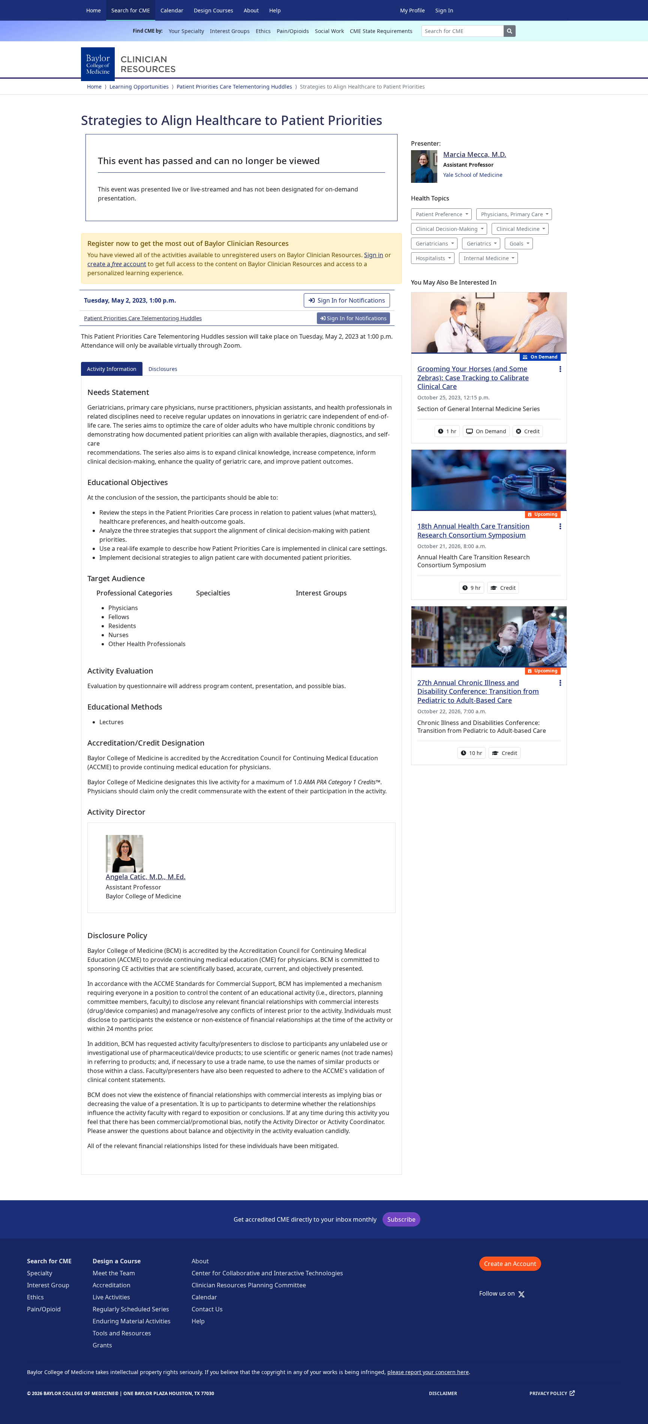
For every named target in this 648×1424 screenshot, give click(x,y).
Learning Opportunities (139, 86)
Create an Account (510, 1264)
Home (93, 10)
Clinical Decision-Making (446, 228)
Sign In (444, 10)
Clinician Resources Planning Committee (249, 1285)
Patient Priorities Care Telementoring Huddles (234, 86)
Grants (102, 1345)
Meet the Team (114, 1273)
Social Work (329, 31)
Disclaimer (443, 1393)
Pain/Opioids (293, 31)
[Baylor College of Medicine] (129, 64)
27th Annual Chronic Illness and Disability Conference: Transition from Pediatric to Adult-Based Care (478, 691)
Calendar (171, 10)
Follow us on (499, 1293)
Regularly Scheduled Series (131, 1309)
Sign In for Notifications (351, 300)
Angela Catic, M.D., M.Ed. (146, 876)
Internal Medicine (486, 258)
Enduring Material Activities (132, 1321)
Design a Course (117, 1261)
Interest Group (48, 1285)
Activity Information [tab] (111, 368)
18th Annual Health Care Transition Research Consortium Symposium (473, 530)
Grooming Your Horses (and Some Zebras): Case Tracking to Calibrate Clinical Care (473, 377)
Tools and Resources (122, 1333)
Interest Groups (230, 31)
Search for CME (133, 10)
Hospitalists (430, 258)
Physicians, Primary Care (512, 214)
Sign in (373, 255)
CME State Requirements (381, 31)
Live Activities (111, 1297)
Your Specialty (186, 31)
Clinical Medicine (518, 228)
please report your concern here (428, 1372)
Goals (516, 243)
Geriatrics (479, 243)
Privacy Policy (548, 1393)
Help (275, 10)
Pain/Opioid (44, 1309)
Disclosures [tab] (162, 368)
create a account (116, 264)
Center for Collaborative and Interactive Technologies (267, 1273)
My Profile (412, 10)
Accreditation (111, 1285)
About (251, 10)
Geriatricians (432, 243)
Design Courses (213, 10)
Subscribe (401, 1219)
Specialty (39, 1273)
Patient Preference (439, 214)
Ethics (263, 31)
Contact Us (207, 1309)
